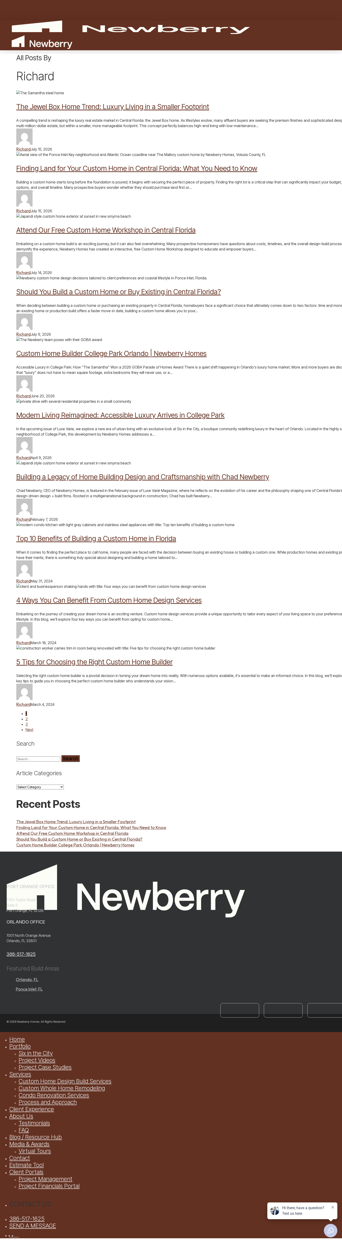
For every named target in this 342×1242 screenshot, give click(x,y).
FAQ (24, 1130)
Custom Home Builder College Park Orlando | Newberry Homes (111, 353)
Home (17, 1039)
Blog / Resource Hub (35, 1137)
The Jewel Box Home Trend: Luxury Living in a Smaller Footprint (112, 106)
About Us (21, 1116)
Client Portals (26, 1171)
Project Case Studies (45, 1067)
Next (29, 729)
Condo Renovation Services (54, 1095)
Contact (19, 1157)
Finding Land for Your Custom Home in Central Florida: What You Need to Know (136, 168)
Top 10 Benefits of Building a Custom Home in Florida (96, 538)
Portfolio (20, 1046)
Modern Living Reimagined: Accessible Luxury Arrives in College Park (120, 415)
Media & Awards (29, 1143)
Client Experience (31, 1109)
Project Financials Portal (49, 1185)
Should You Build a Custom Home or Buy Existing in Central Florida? (118, 292)
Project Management (45, 1178)
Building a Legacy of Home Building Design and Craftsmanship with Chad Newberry (142, 477)
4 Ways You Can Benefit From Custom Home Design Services (109, 600)
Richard (23, 149)
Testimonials (34, 1123)
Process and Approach (48, 1102)
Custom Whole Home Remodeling (62, 1088)
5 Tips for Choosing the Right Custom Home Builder (94, 662)
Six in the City (36, 1053)
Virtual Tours (35, 1150)
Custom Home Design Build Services (65, 1081)
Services (20, 1074)
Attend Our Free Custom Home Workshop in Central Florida (106, 230)
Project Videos (37, 1060)
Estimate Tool (26, 1164)
